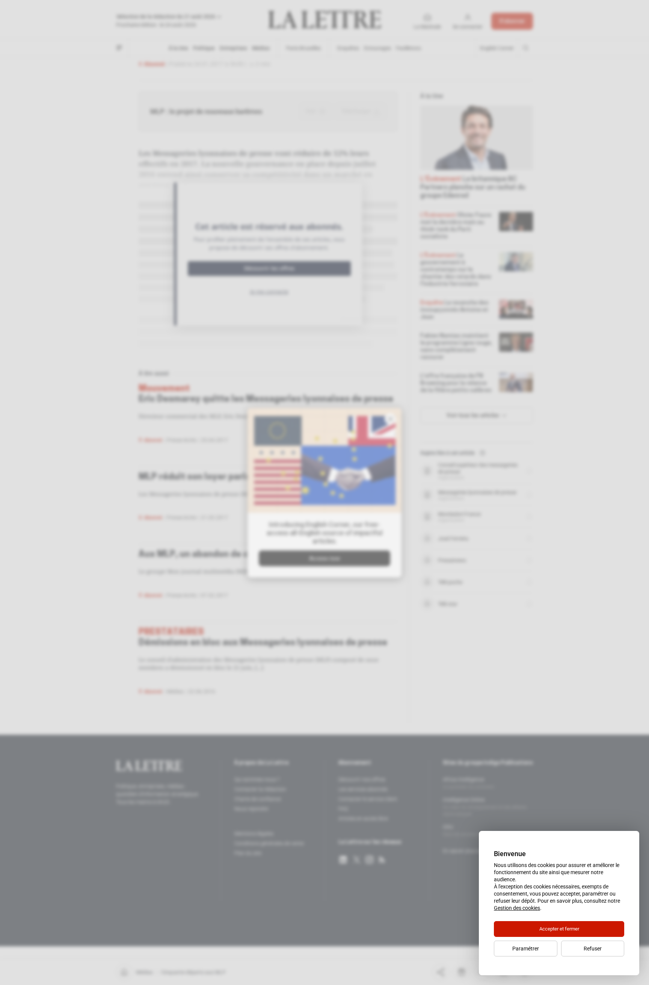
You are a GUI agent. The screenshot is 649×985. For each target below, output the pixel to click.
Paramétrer (525, 949)
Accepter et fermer (559, 929)
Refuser (593, 949)
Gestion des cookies (517, 908)
